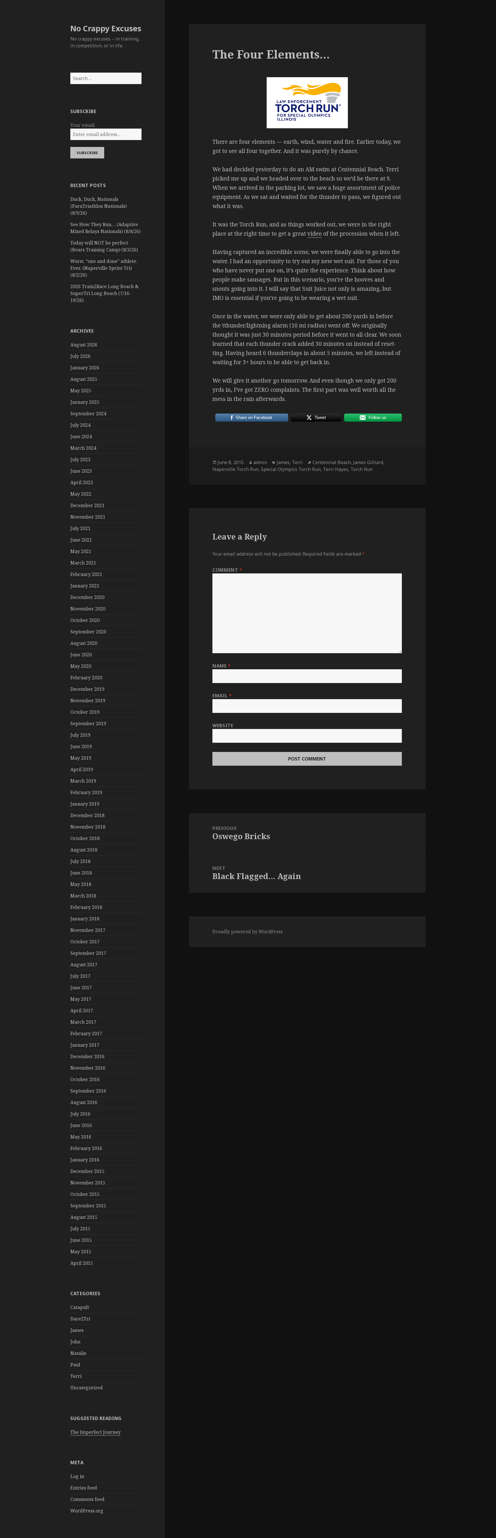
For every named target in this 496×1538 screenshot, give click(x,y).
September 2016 (88, 1091)
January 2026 (84, 367)
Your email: (82, 125)
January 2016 (84, 1160)
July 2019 (80, 735)
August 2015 (83, 1217)
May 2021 (80, 551)
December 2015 (87, 1171)
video (314, 233)
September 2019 (88, 723)
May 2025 (80, 390)
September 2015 (88, 1206)
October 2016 (85, 1079)
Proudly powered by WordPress (247, 931)
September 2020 (88, 632)
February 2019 (86, 792)
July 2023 (80, 459)
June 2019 (81, 746)
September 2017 (88, 953)
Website (222, 725)
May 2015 (80, 1251)
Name (221, 666)
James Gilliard (368, 462)
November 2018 (87, 827)
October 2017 (85, 941)
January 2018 (84, 919)
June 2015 (81, 1240)
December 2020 (87, 597)
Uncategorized (86, 1387)
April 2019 (81, 769)
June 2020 (81, 654)
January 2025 (84, 402)
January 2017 (84, 1045)
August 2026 (83, 345)
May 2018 (80, 884)
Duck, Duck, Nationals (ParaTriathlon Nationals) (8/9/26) (98, 206)
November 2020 (87, 609)
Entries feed (83, 1488)
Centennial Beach (332, 462)
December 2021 (87, 505)
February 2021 (86, 574)
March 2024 (83, 448)
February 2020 (86, 677)
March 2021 (83, 563)
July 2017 (80, 976)
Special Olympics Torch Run (291, 469)
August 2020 (83, 643)
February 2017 (86, 1033)
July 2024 (80, 425)
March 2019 (83, 781)
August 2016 (83, 1102)
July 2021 (80, 528)
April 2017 (81, 1010)
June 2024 (81, 436)
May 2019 (80, 758)
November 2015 (87, 1183)
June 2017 (81, 987)
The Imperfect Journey (95, 1432)
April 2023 (81, 482)
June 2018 (81, 873)
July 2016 (80, 1114)
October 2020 (85, 620)
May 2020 (80, 666)
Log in (77, 1476)
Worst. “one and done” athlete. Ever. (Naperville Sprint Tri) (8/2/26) (103, 268)
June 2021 (81, 540)
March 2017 (83, 1022)
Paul (75, 1364)
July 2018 (80, 861)
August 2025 (83, 379)
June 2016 (81, 1125)
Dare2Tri (80, 1319)
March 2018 (83, 896)
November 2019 (87, 700)
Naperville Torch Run (235, 469)
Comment (227, 570)
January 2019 (84, 804)
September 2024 (88, 413)
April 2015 (81, 1263)
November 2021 (87, 517)
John (75, 1342)
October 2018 (85, 838)
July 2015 (80, 1228)
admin (260, 462)
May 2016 (80, 1137)
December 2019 (87, 689)
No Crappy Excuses (105, 28)
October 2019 (85, 712)
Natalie (78, 1353)
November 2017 (87, 930)
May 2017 (80, 999)
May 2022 (80, 494)
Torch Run (361, 469)
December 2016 (87, 1056)
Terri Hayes (335, 469)
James (77, 1330)
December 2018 (87, 815)
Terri (76, 1376)
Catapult (79, 1307)
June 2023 (81, 471)
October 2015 (85, 1194)
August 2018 (83, 850)
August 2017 (83, 964)
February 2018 (86, 907)
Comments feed (87, 1499)
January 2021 (84, 586)
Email (222, 696)
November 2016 (87, 1068)
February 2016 (86, 1148)
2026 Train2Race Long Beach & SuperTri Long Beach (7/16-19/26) (104, 293)
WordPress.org (86, 1511)
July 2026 (80, 356)
